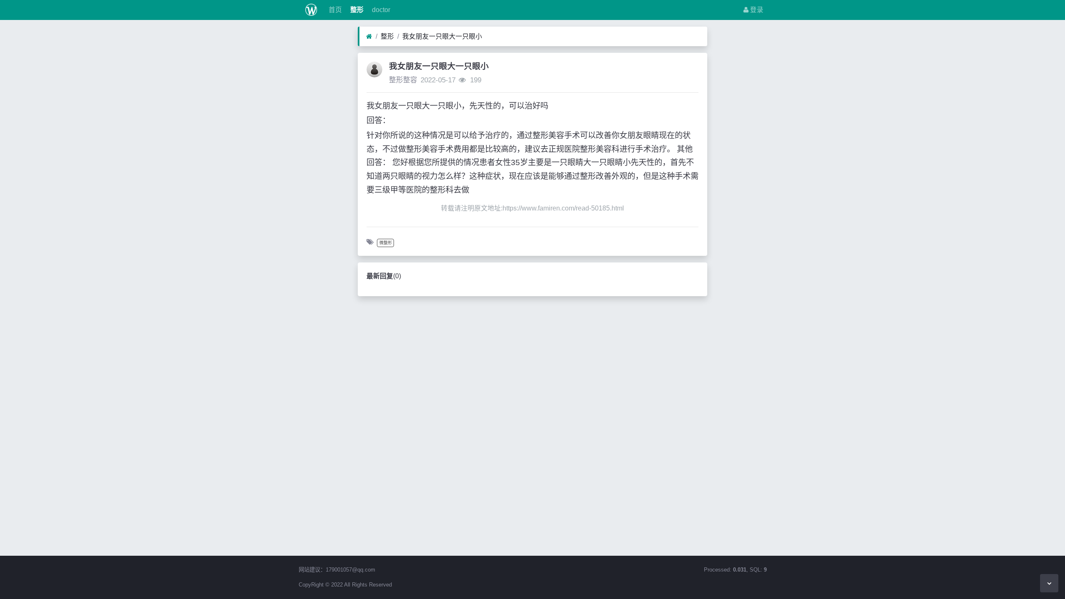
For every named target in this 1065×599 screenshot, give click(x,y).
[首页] (369, 37)
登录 (755, 9)
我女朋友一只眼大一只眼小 (442, 36)
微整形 (385, 242)
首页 (334, 9)
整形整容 (403, 80)
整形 (356, 9)
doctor (380, 9)
